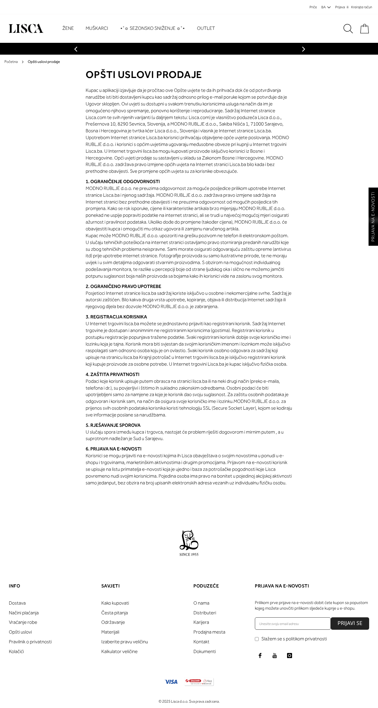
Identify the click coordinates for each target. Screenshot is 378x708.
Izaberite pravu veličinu (124, 641)
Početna (11, 61)
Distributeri (204, 613)
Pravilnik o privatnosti (30, 641)
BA (323, 7)
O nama (201, 603)
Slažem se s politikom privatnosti (294, 639)
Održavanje (113, 622)
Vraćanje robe (23, 622)
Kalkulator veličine (119, 651)
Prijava (340, 7)
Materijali (110, 632)
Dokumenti (204, 651)
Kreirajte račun (361, 7)
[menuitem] (71, 28)
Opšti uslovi (20, 632)
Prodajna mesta (209, 632)
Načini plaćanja (24, 613)
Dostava (17, 603)
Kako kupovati (115, 603)
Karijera (201, 622)
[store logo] (25, 28)
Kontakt (201, 641)
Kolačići (16, 651)
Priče (313, 7)
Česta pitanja (114, 613)
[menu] (141, 28)
